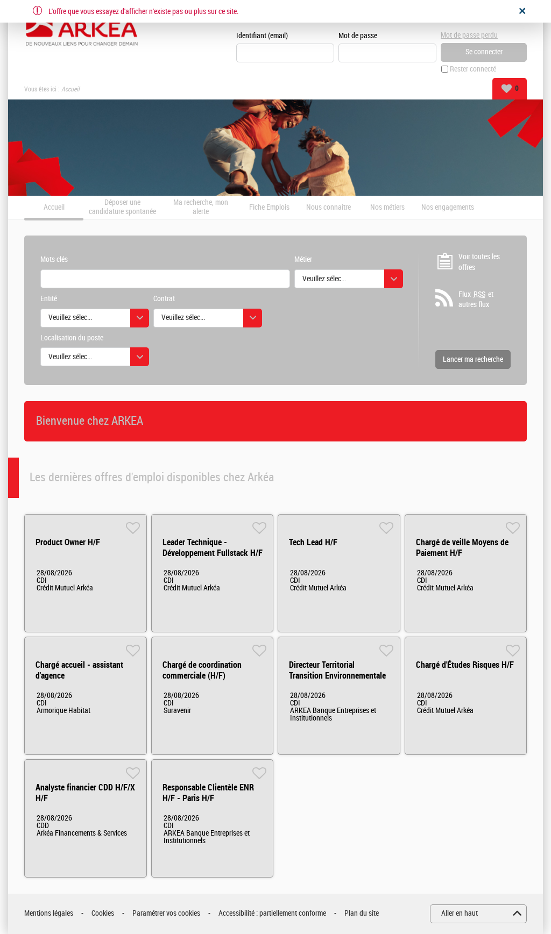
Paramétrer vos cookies (166, 913)
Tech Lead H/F (313, 542)
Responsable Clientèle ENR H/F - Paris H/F (208, 792)
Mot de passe (357, 35)
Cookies (102, 913)
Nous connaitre (328, 207)
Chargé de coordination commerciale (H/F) (202, 670)
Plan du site (361, 913)
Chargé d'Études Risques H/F (465, 665)
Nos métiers (387, 207)
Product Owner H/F (68, 542)
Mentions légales (48, 913)
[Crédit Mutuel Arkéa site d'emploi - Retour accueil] (81, 28)
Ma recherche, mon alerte (200, 207)
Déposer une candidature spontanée (122, 207)
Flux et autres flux (475, 300)
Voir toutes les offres (479, 262)
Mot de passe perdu (469, 35)
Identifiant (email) (262, 35)
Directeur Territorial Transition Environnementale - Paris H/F (337, 675)
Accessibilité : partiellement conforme (272, 913)
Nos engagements (447, 207)
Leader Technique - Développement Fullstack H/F (213, 547)
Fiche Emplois (269, 207)
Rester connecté (473, 69)
